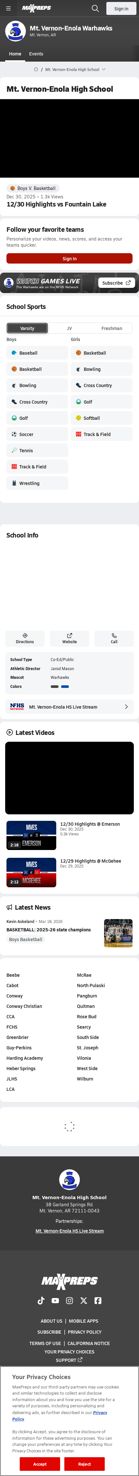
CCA (10, 1016)
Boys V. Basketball (36, 188)
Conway (14, 995)
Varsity (27, 328)
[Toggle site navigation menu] (8, 8)
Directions (25, 641)
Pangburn (87, 995)
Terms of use (45, 1343)
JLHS (11, 1078)
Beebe (13, 975)
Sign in (121, 8)
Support (66, 1360)
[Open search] (95, 8)
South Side (88, 1037)
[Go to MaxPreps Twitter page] (84, 1301)
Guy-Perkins (19, 1047)
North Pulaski (91, 985)
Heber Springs (21, 1068)
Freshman (112, 328)
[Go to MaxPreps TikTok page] (41, 1301)
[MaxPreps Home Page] (36, 69)
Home (15, 53)
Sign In (70, 258)
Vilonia (84, 1058)
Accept (40, 1464)
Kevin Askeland (20, 921)
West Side (87, 1068)
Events (36, 53)
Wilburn (85, 1078)
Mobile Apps (83, 1320)
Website (69, 641)
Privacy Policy (85, 1331)
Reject (84, 1464)
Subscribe (112, 282)
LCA (10, 1089)
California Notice (89, 1343)
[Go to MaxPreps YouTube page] (55, 1301)
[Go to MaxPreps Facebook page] (98, 1301)
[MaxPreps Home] (36, 8)
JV (69, 328)
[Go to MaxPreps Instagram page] (69, 1301)
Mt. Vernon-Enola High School (69, 1197)
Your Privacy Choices (69, 1351)
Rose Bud (86, 1016)
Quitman (86, 1006)
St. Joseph (87, 1047)
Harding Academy (24, 1058)
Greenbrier (17, 1037)
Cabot (12, 985)
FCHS (11, 1026)
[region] (69, 1421)
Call (114, 641)
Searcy (84, 1026)
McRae (84, 975)
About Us (51, 1320)
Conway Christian (24, 1006)
